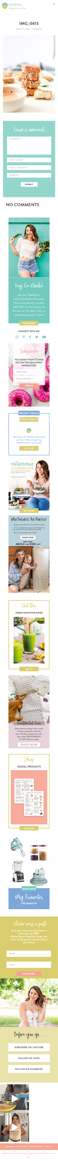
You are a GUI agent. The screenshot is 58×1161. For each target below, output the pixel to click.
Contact (48, 1147)
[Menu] (54, 4)
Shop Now (29, 889)
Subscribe (10, 1147)
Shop (19, 1147)
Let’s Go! (29, 448)
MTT (29, 1157)
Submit (29, 385)
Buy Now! (29, 511)
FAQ (25, 1147)
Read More (29, 323)
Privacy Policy (35, 1147)
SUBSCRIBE (28, 973)
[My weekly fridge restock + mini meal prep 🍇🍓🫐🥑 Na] (14, 1127)
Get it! (29, 669)
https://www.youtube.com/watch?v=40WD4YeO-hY (29, 420)
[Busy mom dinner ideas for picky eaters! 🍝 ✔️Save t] (14, 1098)
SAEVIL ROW (50, 1153)
